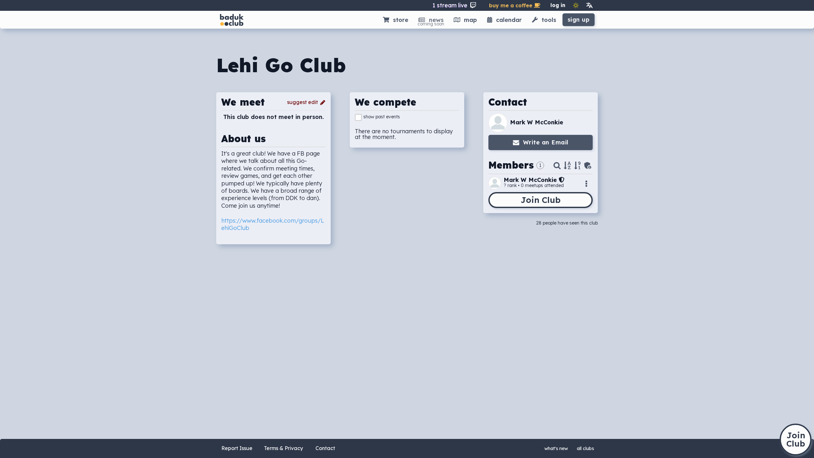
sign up (579, 19)
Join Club (541, 200)
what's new (556, 448)
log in (557, 5)
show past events (381, 117)
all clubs (585, 448)
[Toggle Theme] (575, 5)
